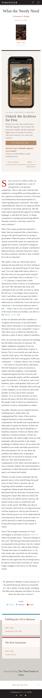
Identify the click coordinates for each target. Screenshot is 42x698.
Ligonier (23, 692)
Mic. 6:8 (5, 386)
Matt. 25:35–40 (12, 315)
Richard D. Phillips (22, 16)
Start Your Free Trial (19, 685)
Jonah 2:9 (34, 534)
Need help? (31, 167)
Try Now (20, 143)
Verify (29, 162)
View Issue (21, 45)
